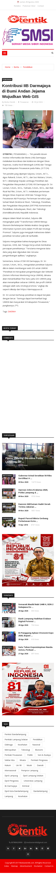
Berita (16, 67)
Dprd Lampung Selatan (33, 775)
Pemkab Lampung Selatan (16, 739)
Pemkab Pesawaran (13, 755)
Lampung (9, 796)
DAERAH (12, 311)
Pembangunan (7, 518)
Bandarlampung (40, 791)
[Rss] (8, 849)
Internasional (10, 770)
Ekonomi (39, 750)
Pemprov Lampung (29, 770)
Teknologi (25, 750)
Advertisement (26, 866)
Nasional (36, 744)
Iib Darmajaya (11, 786)
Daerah (40, 765)
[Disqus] (28, 383)
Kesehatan (22, 744)
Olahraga (9, 744)
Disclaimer (38, 866)
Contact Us (49, 866)
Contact (41, 6)
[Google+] (25, 849)
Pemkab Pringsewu (39, 760)
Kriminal (25, 786)
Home (7, 67)
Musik (29, 765)
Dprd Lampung (11, 775)
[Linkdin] (31, 849)
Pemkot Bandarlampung (15, 734)
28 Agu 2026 (23, 611)
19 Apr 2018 (23, 525)
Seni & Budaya (44, 755)
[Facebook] (14, 849)
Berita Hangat (12, 453)
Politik (30, 755)
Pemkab (5, 618)
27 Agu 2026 (23, 653)
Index (6, 866)
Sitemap (14, 866)
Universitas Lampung (33, 780)
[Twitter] (19, 849)
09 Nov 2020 (23, 482)
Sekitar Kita (10, 760)
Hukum (8, 765)
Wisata (23, 760)
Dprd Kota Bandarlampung (16, 791)
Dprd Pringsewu (12, 780)
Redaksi (17, 6)
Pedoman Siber (29, 6)
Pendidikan (27, 67)
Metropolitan (10, 750)
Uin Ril (18, 765)
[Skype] (36, 849)
